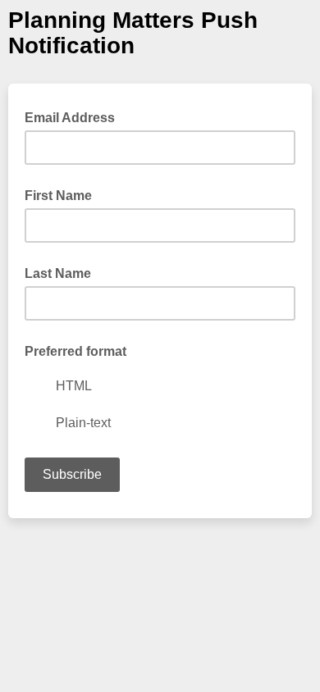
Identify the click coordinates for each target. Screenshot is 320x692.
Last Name (58, 273)
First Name (58, 196)
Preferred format (75, 351)
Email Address (75, 116)
